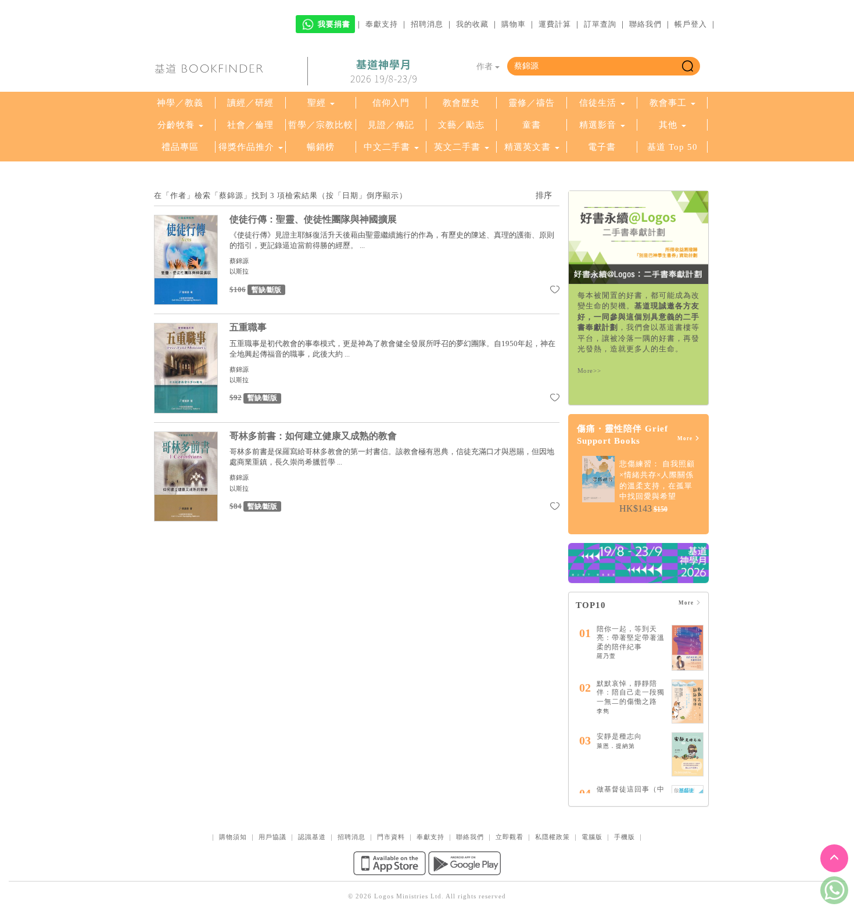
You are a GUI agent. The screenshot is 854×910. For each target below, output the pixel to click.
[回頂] (834, 858)
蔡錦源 (239, 260)
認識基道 (312, 836)
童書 (531, 125)
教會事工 (668, 102)
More (685, 438)
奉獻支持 (381, 24)
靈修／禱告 (531, 102)
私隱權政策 (552, 836)
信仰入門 (391, 102)
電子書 (602, 147)
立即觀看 (509, 836)
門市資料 (391, 836)
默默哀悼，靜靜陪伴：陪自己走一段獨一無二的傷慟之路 (631, 692)
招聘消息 (427, 24)
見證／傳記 (391, 125)
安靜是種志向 (619, 736)
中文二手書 (388, 147)
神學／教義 (180, 102)
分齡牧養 (176, 125)
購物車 (513, 24)
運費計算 (555, 24)
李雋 (603, 711)
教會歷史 (461, 102)
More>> (589, 370)
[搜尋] (687, 66)
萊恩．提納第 (616, 746)
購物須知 (233, 836)
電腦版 (592, 836)
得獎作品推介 (246, 147)
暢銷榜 (321, 147)
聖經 (316, 102)
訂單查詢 (600, 24)
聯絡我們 (645, 24)
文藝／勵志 (461, 125)
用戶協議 (272, 836)
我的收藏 (472, 24)
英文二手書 (458, 147)
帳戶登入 (690, 24)
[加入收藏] (554, 291)
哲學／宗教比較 (320, 125)
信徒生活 (597, 102)
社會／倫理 (250, 125)
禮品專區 (180, 147)
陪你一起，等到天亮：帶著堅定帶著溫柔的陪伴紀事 (631, 638)
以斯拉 (239, 271)
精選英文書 (529, 147)
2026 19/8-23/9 (383, 71)
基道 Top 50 (672, 147)
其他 (668, 125)
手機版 (624, 836)
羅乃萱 (606, 656)
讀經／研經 (250, 102)
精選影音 (597, 125)
